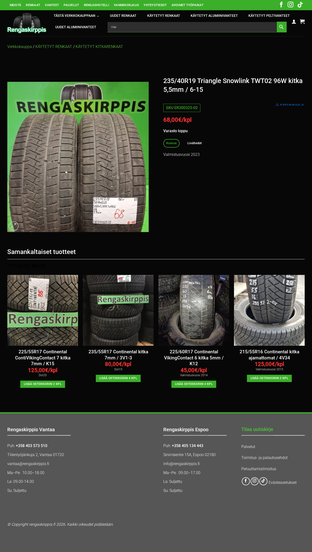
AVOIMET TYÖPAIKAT (188, 5)
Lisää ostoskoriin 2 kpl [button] (42, 384)
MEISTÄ (15, 5)
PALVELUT (71, 5)
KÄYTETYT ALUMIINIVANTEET (214, 16)
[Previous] (7, 335)
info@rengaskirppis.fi (181, 463)
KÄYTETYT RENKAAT (163, 16)
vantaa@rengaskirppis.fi (28, 463)
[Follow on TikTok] (300, 5)
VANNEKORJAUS (126, 5)
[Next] (304, 335)
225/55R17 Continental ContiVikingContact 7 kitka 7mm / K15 (42, 357)
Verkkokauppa (19, 46)
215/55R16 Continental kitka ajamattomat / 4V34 (269, 354)
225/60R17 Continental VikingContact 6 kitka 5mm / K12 (194, 357)
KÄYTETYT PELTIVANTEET (269, 16)
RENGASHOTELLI (96, 5)
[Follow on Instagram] (290, 5)
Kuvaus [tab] (171, 143)
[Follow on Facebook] (281, 5)
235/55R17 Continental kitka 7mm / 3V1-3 (118, 354)
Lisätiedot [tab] (194, 143)
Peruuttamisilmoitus (258, 469)
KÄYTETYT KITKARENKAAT (99, 46)
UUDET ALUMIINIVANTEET (75, 27)
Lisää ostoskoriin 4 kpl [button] (118, 378)
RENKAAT (33, 5)
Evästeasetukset (283, 482)
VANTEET (52, 5)
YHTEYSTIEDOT (155, 5)
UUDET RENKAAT (123, 16)
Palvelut (248, 446)
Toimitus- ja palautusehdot (264, 457)
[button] (294, 21)
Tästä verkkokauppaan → (76, 16)
